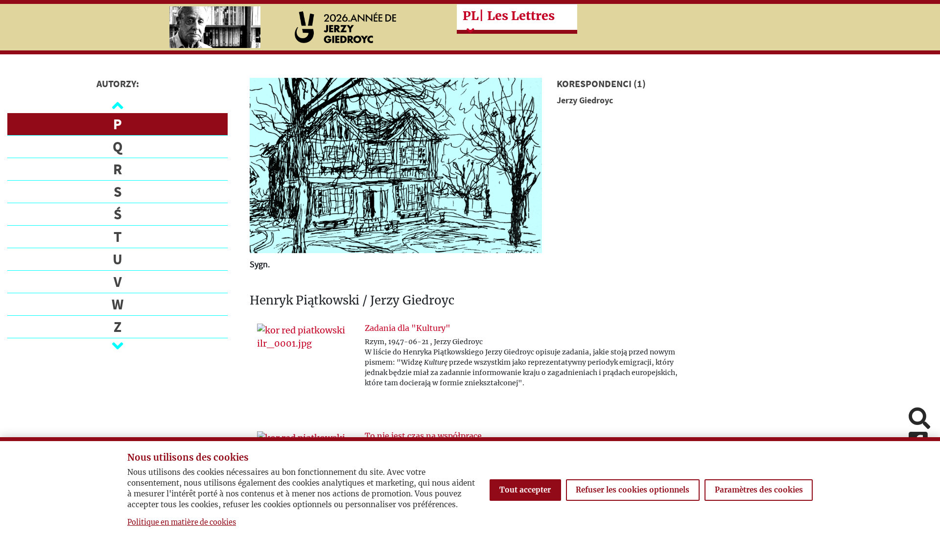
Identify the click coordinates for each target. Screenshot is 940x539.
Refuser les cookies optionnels (632, 489)
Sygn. (260, 264)
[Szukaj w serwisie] (919, 419)
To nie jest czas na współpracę (423, 436)
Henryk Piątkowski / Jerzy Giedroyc (352, 301)
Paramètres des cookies (759, 489)
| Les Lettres (509, 15)
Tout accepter (525, 489)
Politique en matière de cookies (181, 522)
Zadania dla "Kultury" (407, 328)
